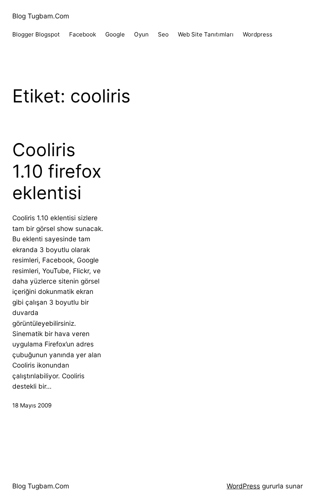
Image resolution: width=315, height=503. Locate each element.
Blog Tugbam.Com (40, 16)
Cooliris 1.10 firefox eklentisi (56, 171)
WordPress (243, 486)
